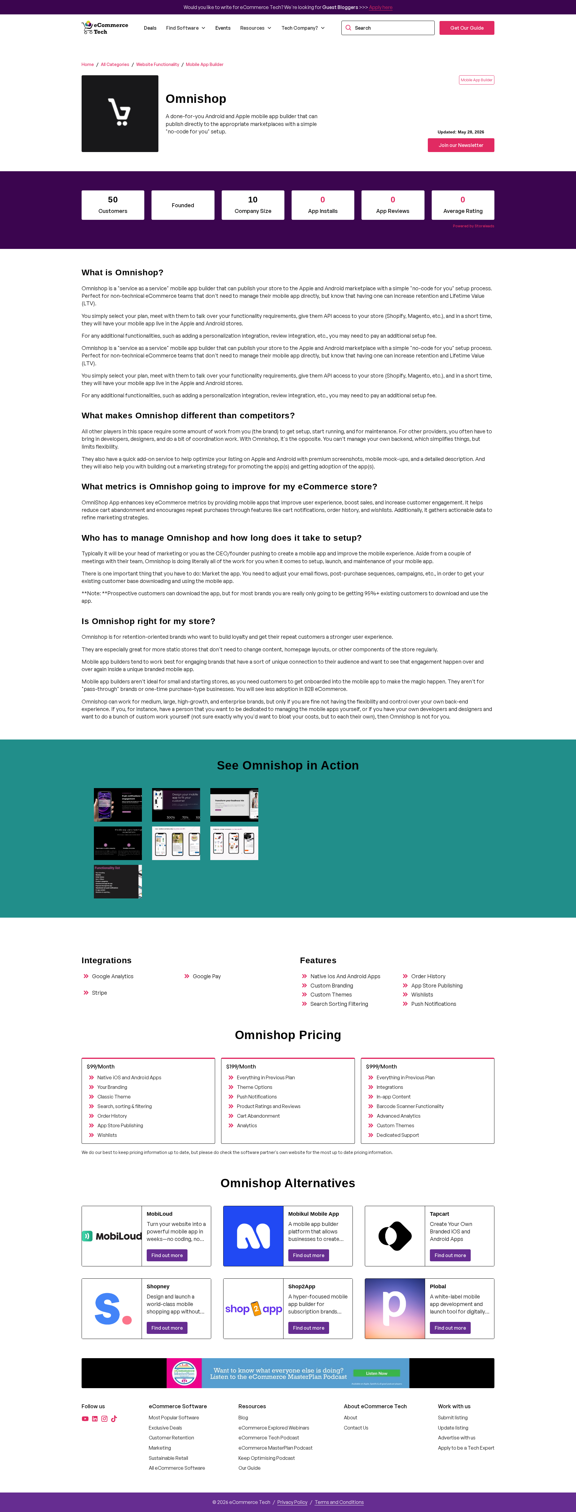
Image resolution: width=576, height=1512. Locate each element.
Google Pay (207, 976)
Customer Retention (171, 1438)
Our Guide (249, 1468)
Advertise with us (457, 1438)
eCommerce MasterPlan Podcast (275, 1448)
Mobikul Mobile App (313, 1214)
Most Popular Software (174, 1418)
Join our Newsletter (461, 145)
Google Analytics (113, 976)
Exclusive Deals (165, 1428)
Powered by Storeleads (473, 226)
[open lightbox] (120, 805)
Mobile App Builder (205, 64)
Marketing (160, 1448)
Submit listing (453, 1418)
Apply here (381, 7)
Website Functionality (157, 64)
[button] (186, 28)
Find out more (167, 1255)
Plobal (438, 1286)
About (350, 1418)
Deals (150, 28)
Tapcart (439, 1214)
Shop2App (301, 1286)
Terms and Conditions (339, 1502)
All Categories (115, 64)
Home (88, 64)
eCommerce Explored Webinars (273, 1428)
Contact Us (356, 1428)
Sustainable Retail (168, 1458)
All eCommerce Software (177, 1468)
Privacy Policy (293, 1502)
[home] (106, 28)
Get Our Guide (467, 28)
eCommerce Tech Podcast (268, 1438)
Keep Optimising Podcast (266, 1458)
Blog (243, 1418)
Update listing (453, 1428)
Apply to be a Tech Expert (466, 1448)
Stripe (99, 992)
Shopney (158, 1286)
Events (223, 28)
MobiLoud (159, 1214)
